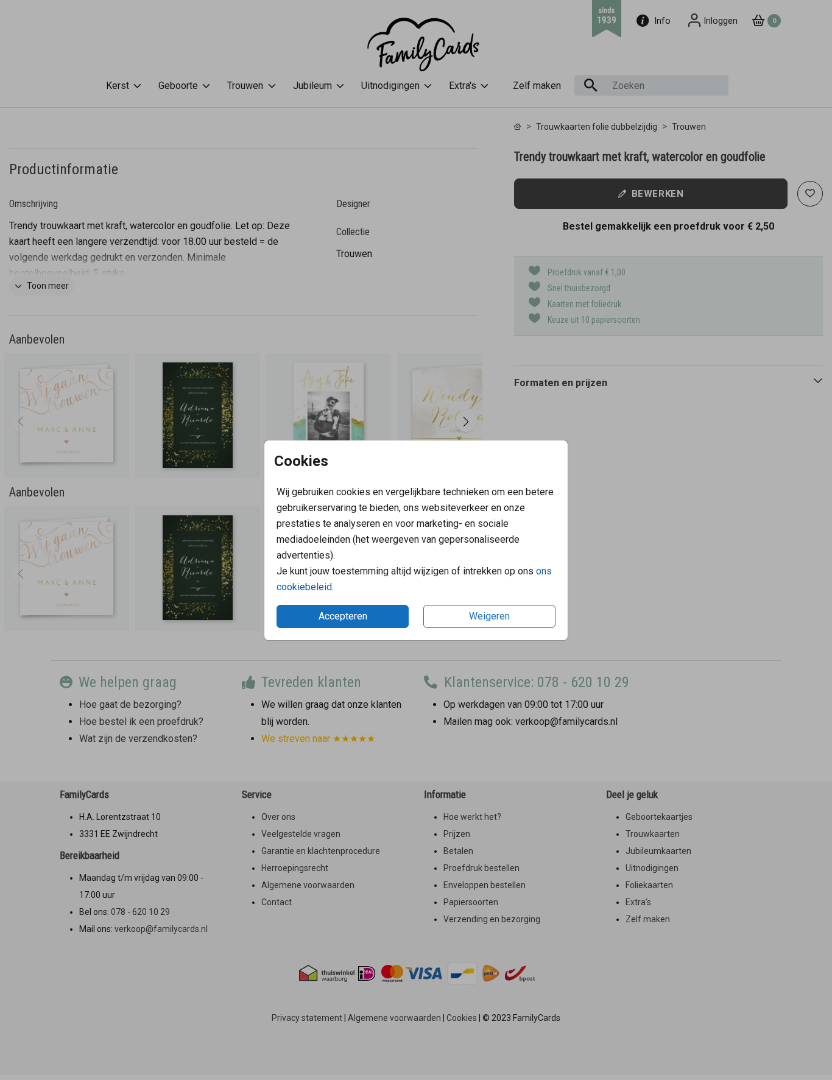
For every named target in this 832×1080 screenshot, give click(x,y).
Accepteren (343, 616)
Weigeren (489, 616)
